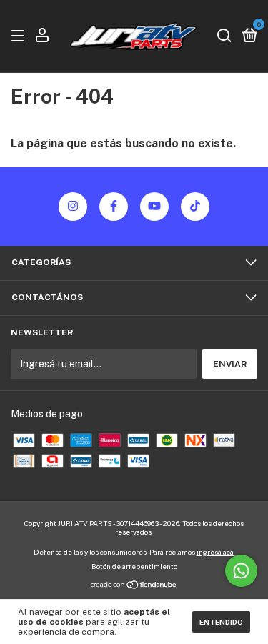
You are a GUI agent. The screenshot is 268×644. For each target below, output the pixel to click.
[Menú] (20, 36)
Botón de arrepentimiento (134, 566)
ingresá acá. (216, 552)
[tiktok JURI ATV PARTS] (195, 206)
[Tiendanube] (134, 586)
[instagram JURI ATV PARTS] (73, 206)
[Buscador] (224, 36)
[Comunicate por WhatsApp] (241, 571)
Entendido (221, 622)
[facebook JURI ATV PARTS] (113, 206)
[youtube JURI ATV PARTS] (154, 206)
